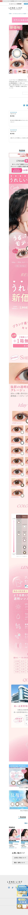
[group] (14, 838)
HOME (10, 13)
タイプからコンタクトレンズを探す (19, 13)
